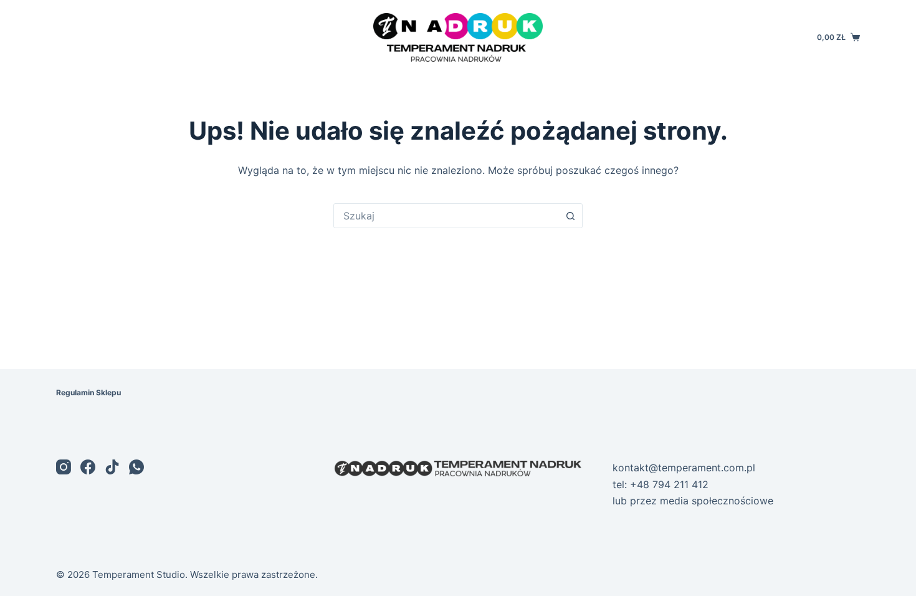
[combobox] (446, 215)
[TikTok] (112, 466)
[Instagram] (63, 466)
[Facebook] (87, 466)
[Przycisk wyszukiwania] (570, 216)
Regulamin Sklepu (88, 392)
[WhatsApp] (136, 466)
